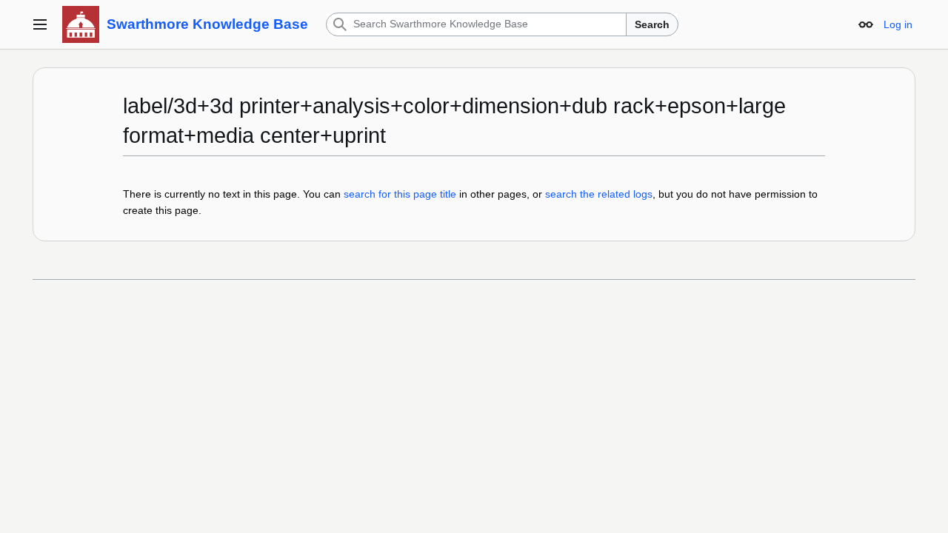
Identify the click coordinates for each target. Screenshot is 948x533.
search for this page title (400, 194)
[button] (40, 24)
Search (652, 24)
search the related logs (598, 194)
